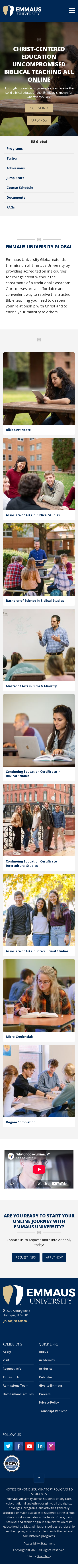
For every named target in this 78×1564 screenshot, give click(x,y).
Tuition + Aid (12, 1377)
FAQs (11, 207)
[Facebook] (19, 1446)
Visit (6, 1360)
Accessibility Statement (39, 1543)
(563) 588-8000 (16, 1321)
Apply (7, 1352)
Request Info (39, 108)
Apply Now (39, 120)
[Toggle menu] (72, 11)
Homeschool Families (18, 1394)
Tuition (12, 158)
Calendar (45, 1377)
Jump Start (15, 178)
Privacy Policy (49, 1402)
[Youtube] (29, 1446)
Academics (47, 1360)
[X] (8, 1446)
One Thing (44, 1556)
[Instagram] (51, 1446)
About (43, 1352)
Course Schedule (20, 187)
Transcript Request (53, 1411)
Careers (44, 1394)
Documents (16, 197)
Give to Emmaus (51, 1386)
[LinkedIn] (40, 1446)
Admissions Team (15, 1386)
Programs (15, 148)
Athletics (45, 1369)
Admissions (16, 168)
